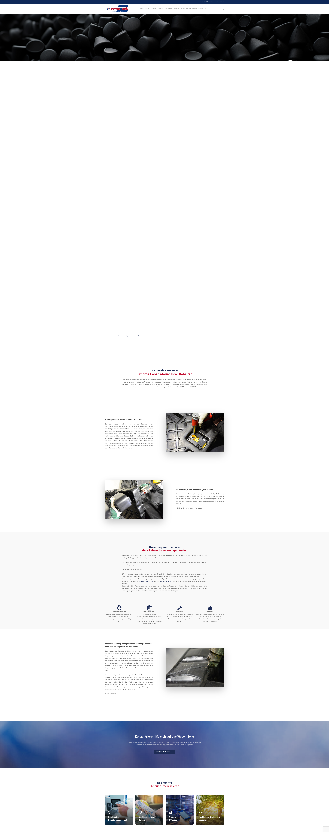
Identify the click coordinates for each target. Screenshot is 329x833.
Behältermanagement (146, 581)
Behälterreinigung (165, 581)
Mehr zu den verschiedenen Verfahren (189, 508)
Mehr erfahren (111, 694)
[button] (123, 336)
